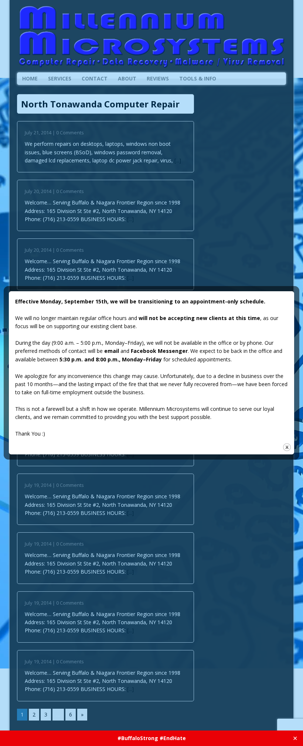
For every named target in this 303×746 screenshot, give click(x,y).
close (287, 447)
